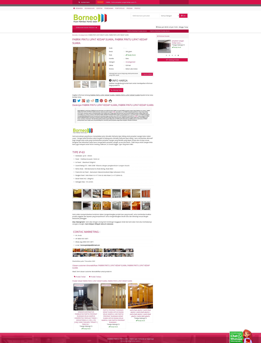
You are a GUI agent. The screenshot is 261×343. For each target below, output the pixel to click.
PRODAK (129, 8)
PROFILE (137, 8)
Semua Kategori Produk (85, 27)
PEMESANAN (108, 8)
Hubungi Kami (117, 90)
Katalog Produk (173, 60)
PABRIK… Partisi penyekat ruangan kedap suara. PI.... (121, 2)
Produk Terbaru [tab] (95, 277)
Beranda (79, 8)
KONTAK (99, 8)
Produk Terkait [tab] (80, 277)
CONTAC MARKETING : (86, 231)
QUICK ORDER (148, 74)
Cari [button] (183, 16)
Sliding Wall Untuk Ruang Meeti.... (178, 42)
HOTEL (113, 112)
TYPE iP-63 (78, 152)
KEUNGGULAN (89, 8)
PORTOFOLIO (119, 8)
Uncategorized (83, 35)
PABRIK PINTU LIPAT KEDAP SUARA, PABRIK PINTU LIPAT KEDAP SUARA (117, 105)
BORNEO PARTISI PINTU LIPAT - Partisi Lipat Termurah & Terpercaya (130, 339)
